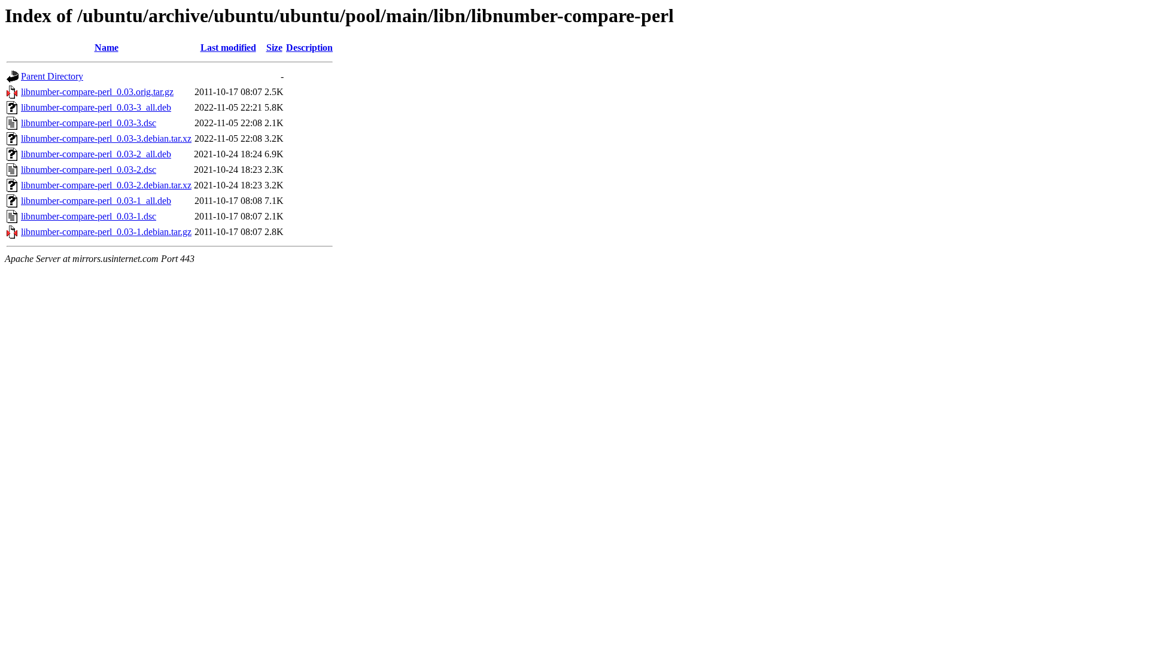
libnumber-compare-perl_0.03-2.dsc (88, 169)
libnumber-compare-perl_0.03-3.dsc (88, 123)
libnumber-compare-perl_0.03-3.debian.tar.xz (106, 138)
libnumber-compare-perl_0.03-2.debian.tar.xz (106, 185)
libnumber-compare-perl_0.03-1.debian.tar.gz (106, 232)
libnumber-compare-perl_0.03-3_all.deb (96, 107)
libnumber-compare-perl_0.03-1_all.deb (96, 201)
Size (274, 47)
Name (106, 47)
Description (309, 47)
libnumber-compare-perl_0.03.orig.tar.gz (97, 92)
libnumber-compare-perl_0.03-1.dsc (88, 216)
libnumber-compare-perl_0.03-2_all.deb (96, 154)
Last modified (228, 47)
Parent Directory (52, 76)
